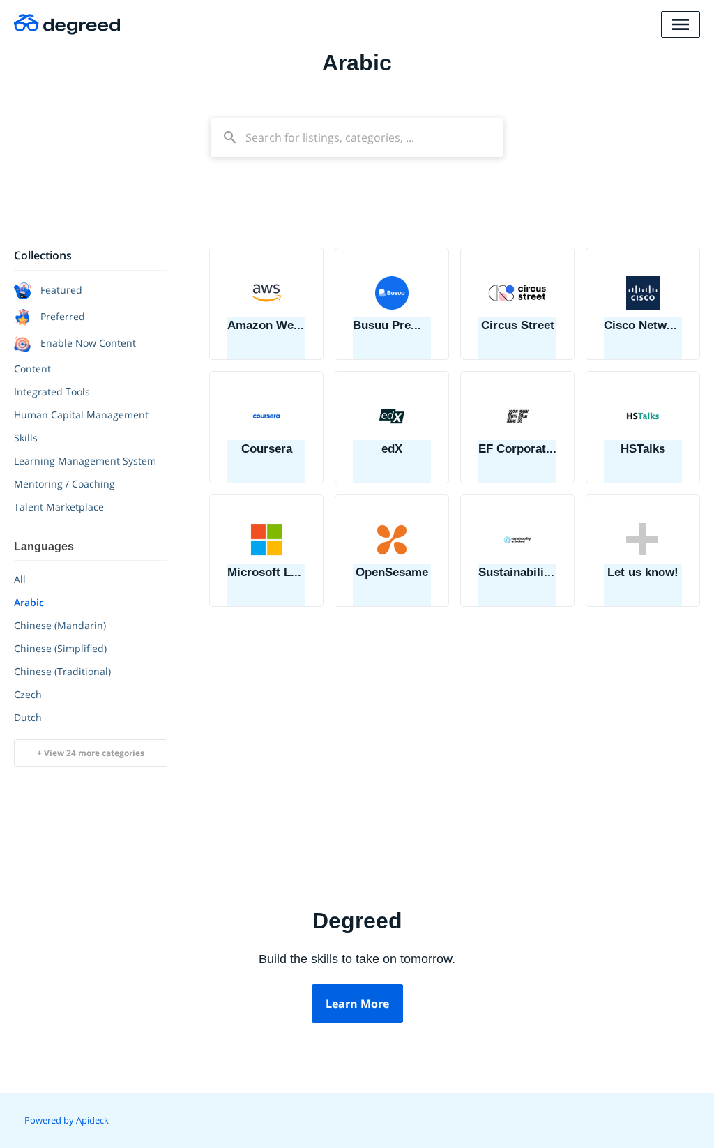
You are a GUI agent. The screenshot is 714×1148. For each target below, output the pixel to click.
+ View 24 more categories (90, 753)
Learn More (357, 1003)
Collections (43, 255)
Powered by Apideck (66, 1120)
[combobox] (357, 137)
